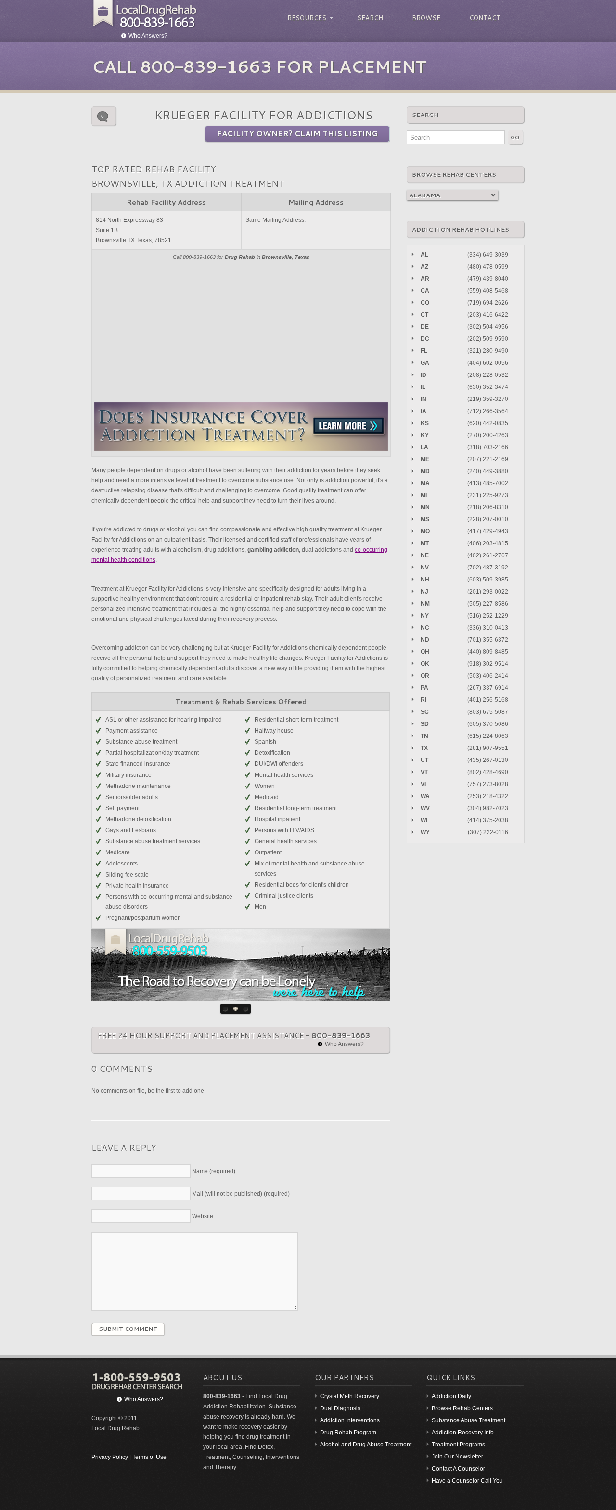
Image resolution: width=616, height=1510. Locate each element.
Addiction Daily (451, 1396)
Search (370, 17)
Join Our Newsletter (457, 1456)
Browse (426, 17)
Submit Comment (128, 1329)
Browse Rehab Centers (462, 1408)
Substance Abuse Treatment (468, 1420)
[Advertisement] (241, 329)
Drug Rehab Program (348, 1432)
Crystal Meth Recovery (349, 1396)
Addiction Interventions (350, 1420)
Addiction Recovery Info (463, 1432)
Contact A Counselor (458, 1468)
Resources (305, 18)
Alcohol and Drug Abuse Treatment (365, 1444)
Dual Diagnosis (340, 1408)
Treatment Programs (458, 1444)
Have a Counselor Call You (467, 1480)
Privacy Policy (109, 1457)
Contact (484, 17)
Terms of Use (149, 1457)
